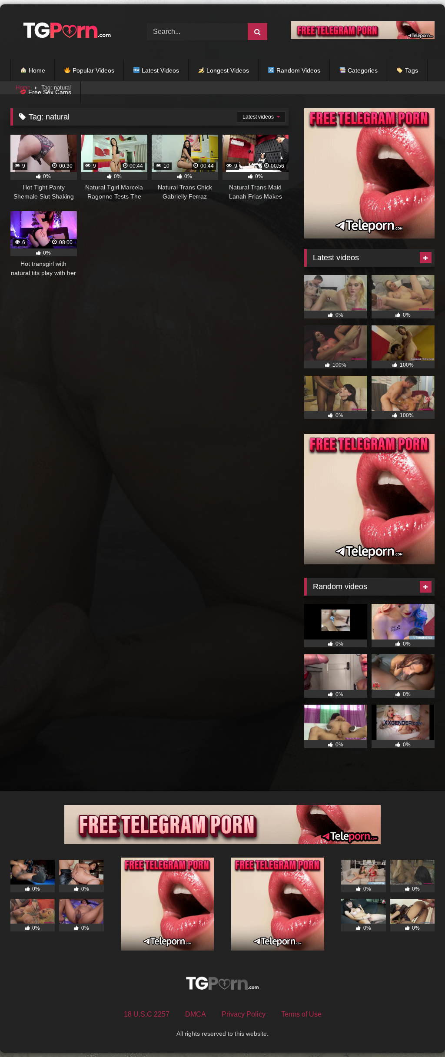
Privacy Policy (244, 1014)
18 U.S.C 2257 (146, 1014)
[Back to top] (418, 1031)
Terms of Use (301, 1014)
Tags (410, 70)
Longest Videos (227, 70)
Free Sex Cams (49, 92)
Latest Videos (159, 70)
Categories (362, 70)
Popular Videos (92, 70)
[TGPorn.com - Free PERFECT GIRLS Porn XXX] (68, 32)
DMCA (195, 1014)
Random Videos (297, 70)
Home (36, 70)
